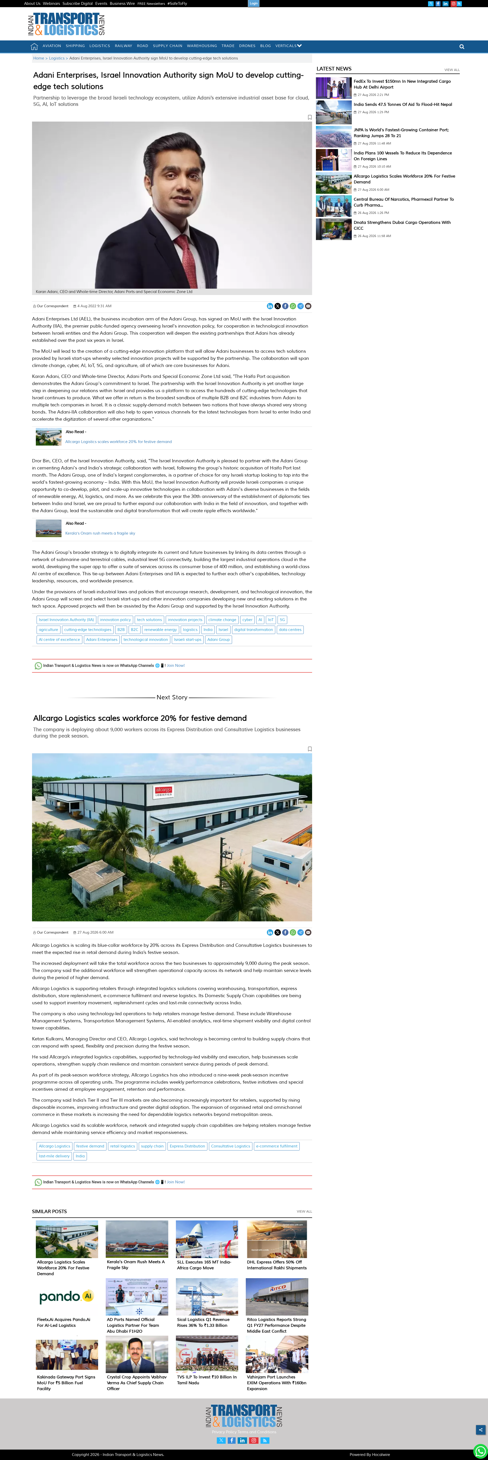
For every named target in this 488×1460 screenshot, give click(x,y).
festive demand (90, 1146)
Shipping (75, 46)
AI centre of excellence (59, 639)
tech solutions (149, 619)
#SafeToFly (177, 3)
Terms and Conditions (257, 1432)
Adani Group (218, 639)
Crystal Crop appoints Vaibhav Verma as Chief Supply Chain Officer (136, 1383)
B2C (134, 629)
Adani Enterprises (101, 639)
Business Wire (122, 3)
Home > (41, 58)
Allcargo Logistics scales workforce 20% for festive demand (118, 441)
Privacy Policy (224, 1432)
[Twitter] (277, 305)
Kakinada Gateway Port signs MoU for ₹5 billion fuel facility (66, 1383)
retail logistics (122, 1146)
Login (254, 3)
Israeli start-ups (187, 639)
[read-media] (49, 442)
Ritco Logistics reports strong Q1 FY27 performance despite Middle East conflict (276, 1325)
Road (142, 46)
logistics (190, 629)
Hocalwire (381, 1454)
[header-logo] (66, 23)
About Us (32, 3)
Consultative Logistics (230, 1146)
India (208, 629)
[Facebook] (285, 305)
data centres (290, 629)
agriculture (48, 629)
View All (304, 1212)
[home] (34, 46)
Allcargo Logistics (54, 1146)
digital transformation (253, 629)
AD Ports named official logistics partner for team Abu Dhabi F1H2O (133, 1325)
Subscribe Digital (78, 3)
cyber (247, 619)
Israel (223, 629)
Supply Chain (167, 46)
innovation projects (185, 619)
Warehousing (202, 46)
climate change (222, 619)
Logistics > (59, 58)
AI (260, 619)
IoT (271, 619)
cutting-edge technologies (87, 629)
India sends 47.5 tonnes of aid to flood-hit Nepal (403, 104)
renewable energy (160, 629)
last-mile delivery (54, 1156)
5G (282, 619)
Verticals (286, 46)
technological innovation (146, 639)
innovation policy (115, 619)
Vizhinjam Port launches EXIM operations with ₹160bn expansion (277, 1383)
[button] (172, 118)
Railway (123, 46)
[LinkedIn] (270, 305)
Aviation (52, 46)
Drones (247, 46)
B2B (121, 629)
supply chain (152, 1146)
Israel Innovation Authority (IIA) (66, 619)
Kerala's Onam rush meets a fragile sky (100, 533)
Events (101, 3)
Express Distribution (187, 1146)
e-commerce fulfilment (276, 1146)
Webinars (51, 3)
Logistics (99, 46)
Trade (228, 46)
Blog (265, 46)
